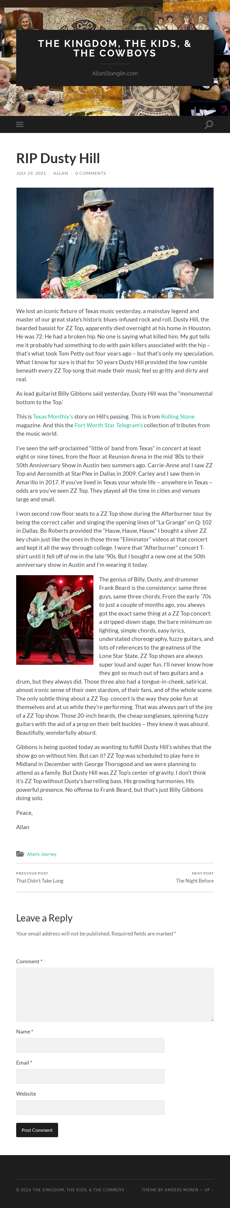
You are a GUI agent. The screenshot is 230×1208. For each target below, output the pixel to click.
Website (26, 1093)
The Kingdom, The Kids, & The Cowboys (115, 48)
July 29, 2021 (31, 173)
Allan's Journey (42, 854)
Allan (60, 173)
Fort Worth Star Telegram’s (109, 425)
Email (24, 1062)
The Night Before (195, 877)
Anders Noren (182, 1189)
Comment (29, 961)
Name (24, 1031)
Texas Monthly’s (52, 416)
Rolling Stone (178, 416)
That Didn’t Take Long (39, 877)
